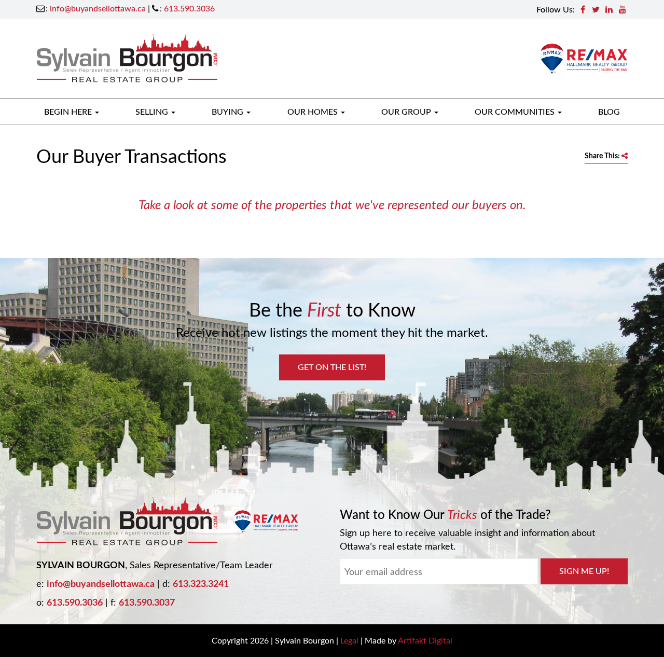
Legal (349, 640)
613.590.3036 (189, 8)
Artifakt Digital (425, 640)
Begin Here (69, 111)
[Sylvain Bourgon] (127, 57)
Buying (228, 111)
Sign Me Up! (584, 571)
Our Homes (313, 111)
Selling (152, 111)
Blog (609, 111)
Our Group (407, 111)
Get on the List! (332, 367)
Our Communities (516, 111)
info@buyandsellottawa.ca (98, 8)
